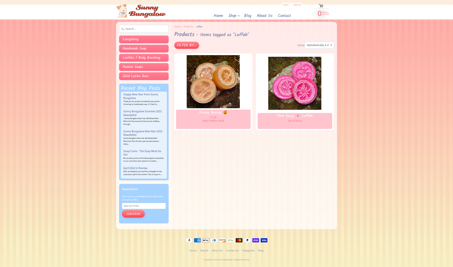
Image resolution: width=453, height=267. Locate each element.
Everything (131, 39)
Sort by (301, 45)
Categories (248, 251)
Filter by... (186, 45)
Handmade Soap (134, 48)
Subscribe (133, 214)
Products (188, 26)
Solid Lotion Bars (136, 76)
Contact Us (232, 251)
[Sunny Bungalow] (141, 11)
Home (218, 16)
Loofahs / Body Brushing (141, 58)
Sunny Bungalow (225, 259)
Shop (234, 16)
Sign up (297, 5)
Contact (284, 16)
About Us (265, 16)
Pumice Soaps (133, 67)
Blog (247, 16)
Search (204, 251)
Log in (286, 5)
